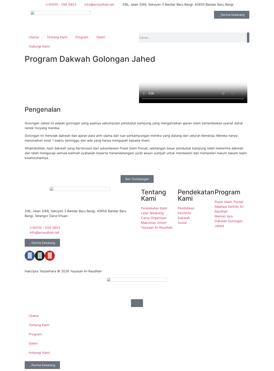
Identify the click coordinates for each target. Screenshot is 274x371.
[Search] (248, 37)
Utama (34, 37)
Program (81, 37)
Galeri (100, 37)
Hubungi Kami (39, 46)
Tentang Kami (57, 37)
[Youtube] (50, 256)
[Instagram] (40, 256)
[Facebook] (30, 256)
